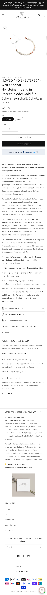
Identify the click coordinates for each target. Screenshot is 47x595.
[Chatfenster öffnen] (42, 590)
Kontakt (7, 509)
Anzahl (4, 124)
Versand (10, 111)
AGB (6, 514)
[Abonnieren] (39, 547)
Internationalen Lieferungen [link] (12, 372)
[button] (2, 15)
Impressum (9, 530)
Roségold (7, 119)
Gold (19, 119)
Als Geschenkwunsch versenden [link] (14, 353)
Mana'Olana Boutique (20, 591)
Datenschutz (9, 520)
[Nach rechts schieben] (28, 73)
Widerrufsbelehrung (12, 525)
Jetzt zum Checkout (23, 144)
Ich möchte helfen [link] (8, 393)
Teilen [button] (6, 332)
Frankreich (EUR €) (22, 571)
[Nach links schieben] (18, 73)
